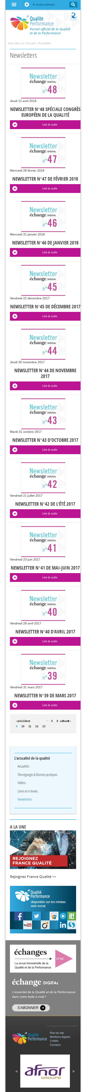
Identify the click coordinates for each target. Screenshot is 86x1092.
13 (43, 726)
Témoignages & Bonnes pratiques (37, 774)
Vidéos (22, 782)
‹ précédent (22, 721)
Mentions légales (60, 1036)
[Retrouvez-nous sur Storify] (71, 924)
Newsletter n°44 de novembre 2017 (45, 373)
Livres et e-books (28, 791)
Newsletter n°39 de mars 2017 (45, 696)
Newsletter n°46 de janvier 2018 (45, 243)
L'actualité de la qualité (32, 758)
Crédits (54, 1040)
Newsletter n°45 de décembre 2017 (45, 307)
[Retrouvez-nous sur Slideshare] (54, 916)
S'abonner (27, 1008)
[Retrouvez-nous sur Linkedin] (62, 924)
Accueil (30, 43)
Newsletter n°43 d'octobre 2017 (45, 440)
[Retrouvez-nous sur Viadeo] (45, 924)
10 (22, 726)
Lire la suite (49, 124)
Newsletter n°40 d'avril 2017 (45, 632)
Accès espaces (45, 5)
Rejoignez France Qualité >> (33, 876)
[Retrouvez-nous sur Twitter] (36, 916)
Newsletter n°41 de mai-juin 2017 (45, 568)
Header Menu (27, 4)
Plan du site (57, 1033)
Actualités (44, 43)
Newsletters (25, 799)
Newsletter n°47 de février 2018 (45, 179)
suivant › (65, 721)
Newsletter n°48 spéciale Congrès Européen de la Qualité (45, 112)
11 (29, 726)
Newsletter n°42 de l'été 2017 (45, 504)
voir (65, 959)
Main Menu (14, 4)
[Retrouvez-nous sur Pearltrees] (62, 916)
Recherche (72, 4)
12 (36, 726)
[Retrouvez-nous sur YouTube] (18, 916)
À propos (55, 1044)
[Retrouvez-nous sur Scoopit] (71, 916)
